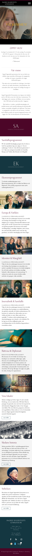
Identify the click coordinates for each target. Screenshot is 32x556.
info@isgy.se (18, 534)
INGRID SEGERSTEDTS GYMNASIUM (9, 3)
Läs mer (6, 417)
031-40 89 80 (17, 533)
